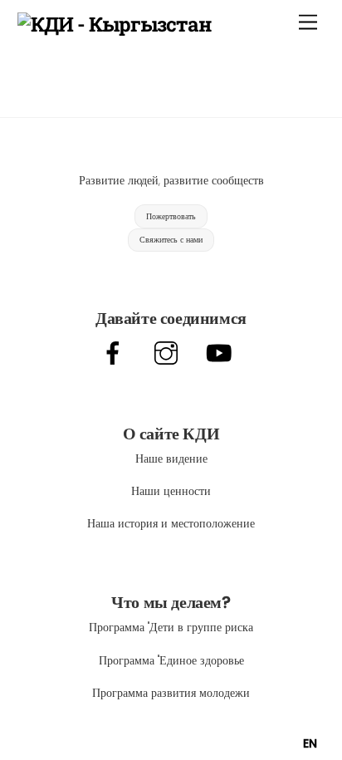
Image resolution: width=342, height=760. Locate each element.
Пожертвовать (171, 216)
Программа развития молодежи (171, 692)
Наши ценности (171, 491)
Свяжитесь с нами (171, 239)
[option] (310, 743)
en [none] (310, 743)
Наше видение (171, 458)
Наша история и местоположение (171, 523)
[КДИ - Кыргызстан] (115, 24)
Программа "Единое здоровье (171, 660)
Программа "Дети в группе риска (171, 627)
